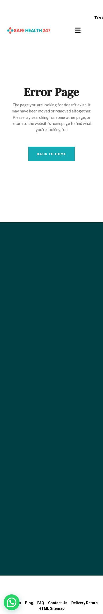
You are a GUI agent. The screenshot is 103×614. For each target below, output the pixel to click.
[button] (12, 602)
